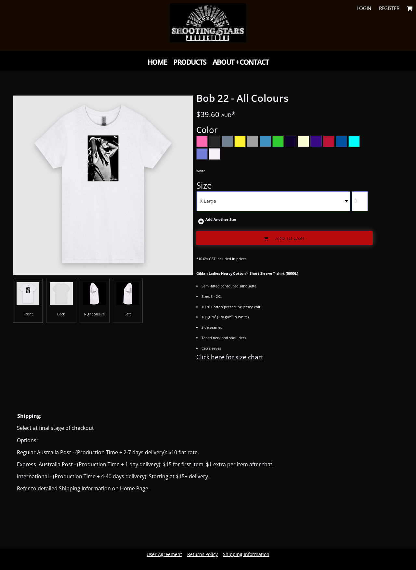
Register (389, 8)
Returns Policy (202, 554)
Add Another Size (220, 219)
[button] (410, 8)
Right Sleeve (94, 314)
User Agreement (164, 554)
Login (364, 8)
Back (61, 314)
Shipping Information (246, 554)
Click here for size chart (229, 357)
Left (127, 314)
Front (28, 314)
